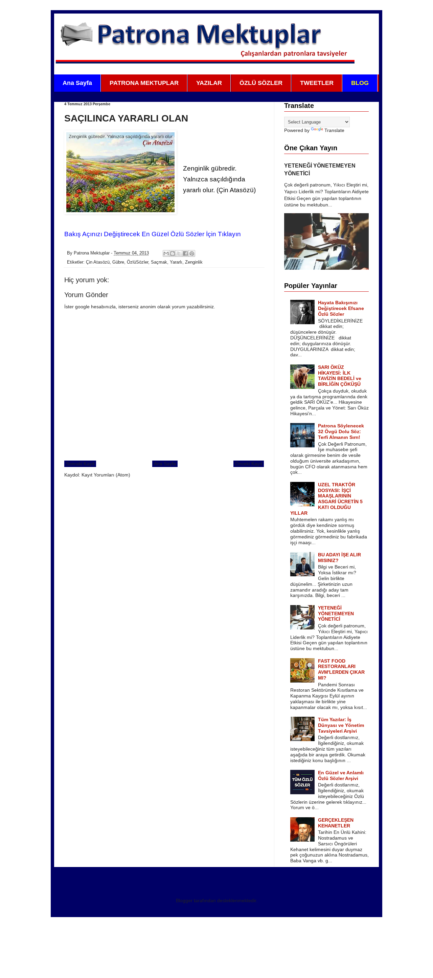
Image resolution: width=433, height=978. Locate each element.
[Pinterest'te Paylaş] (191, 253)
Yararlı (176, 262)
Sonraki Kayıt (80, 463)
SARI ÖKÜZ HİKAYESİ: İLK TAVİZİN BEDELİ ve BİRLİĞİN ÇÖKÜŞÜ (339, 375)
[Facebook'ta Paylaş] (185, 253)
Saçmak (159, 262)
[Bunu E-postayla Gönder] (166, 253)
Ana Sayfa (77, 83)
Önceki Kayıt (248, 463)
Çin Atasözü (98, 262)
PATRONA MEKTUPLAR (144, 83)
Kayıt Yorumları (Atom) (106, 474)
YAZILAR (209, 83)
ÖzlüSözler (137, 262)
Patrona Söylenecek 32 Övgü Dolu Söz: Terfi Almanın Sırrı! (341, 431)
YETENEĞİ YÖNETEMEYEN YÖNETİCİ (336, 613)
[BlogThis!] (172, 253)
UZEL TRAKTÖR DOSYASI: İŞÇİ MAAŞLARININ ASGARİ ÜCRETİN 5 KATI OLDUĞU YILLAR (326, 499)
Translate (334, 130)
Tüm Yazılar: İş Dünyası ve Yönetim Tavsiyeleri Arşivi (341, 725)
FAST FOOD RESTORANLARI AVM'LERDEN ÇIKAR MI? (341, 669)
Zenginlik (194, 262)
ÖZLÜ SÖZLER (261, 83)
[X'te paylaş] (179, 253)
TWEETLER (317, 83)
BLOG (360, 83)
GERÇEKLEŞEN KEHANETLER (336, 822)
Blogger (184, 900)
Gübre (118, 262)
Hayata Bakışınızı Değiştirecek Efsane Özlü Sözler (341, 308)
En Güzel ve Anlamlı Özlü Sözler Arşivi (341, 775)
